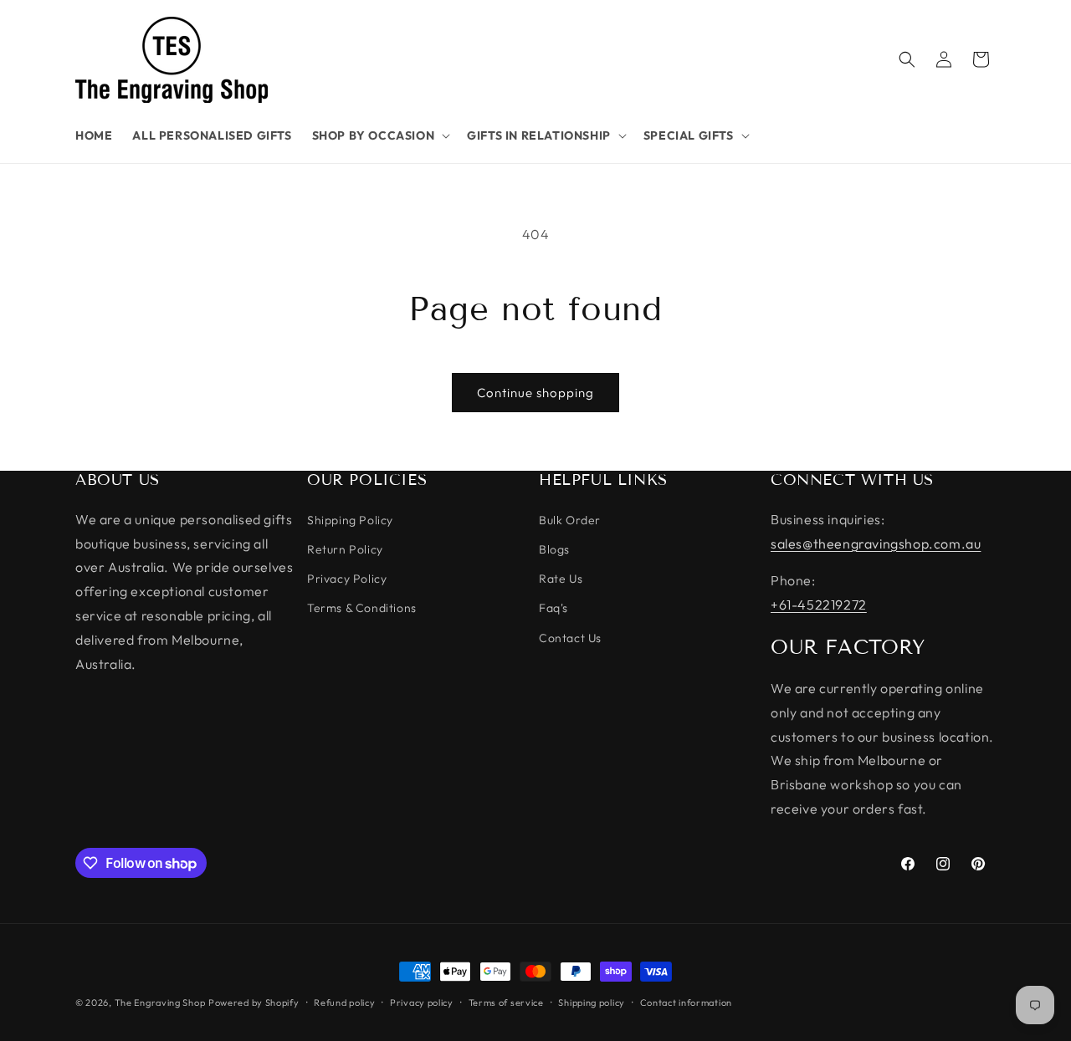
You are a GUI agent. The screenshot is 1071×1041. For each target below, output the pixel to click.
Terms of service (506, 1002)
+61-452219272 (819, 604)
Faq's (553, 607)
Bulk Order (570, 520)
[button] (380, 135)
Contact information (686, 1002)
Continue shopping (535, 393)
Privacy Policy (347, 578)
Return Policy (345, 549)
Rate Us (560, 578)
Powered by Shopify (254, 1002)
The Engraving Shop (160, 1002)
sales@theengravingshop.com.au (876, 543)
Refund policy (344, 1002)
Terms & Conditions (362, 607)
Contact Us (570, 638)
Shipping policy (591, 1002)
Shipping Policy (350, 520)
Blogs (554, 549)
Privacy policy (422, 1002)
